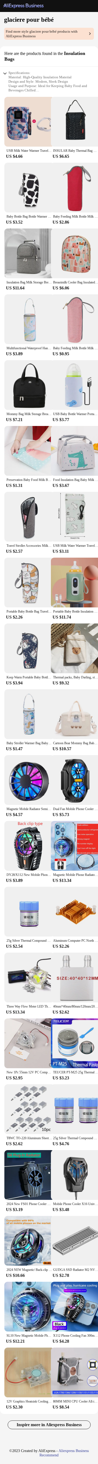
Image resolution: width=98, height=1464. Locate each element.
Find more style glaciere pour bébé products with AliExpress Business (42, 33)
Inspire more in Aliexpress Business (49, 1424)
